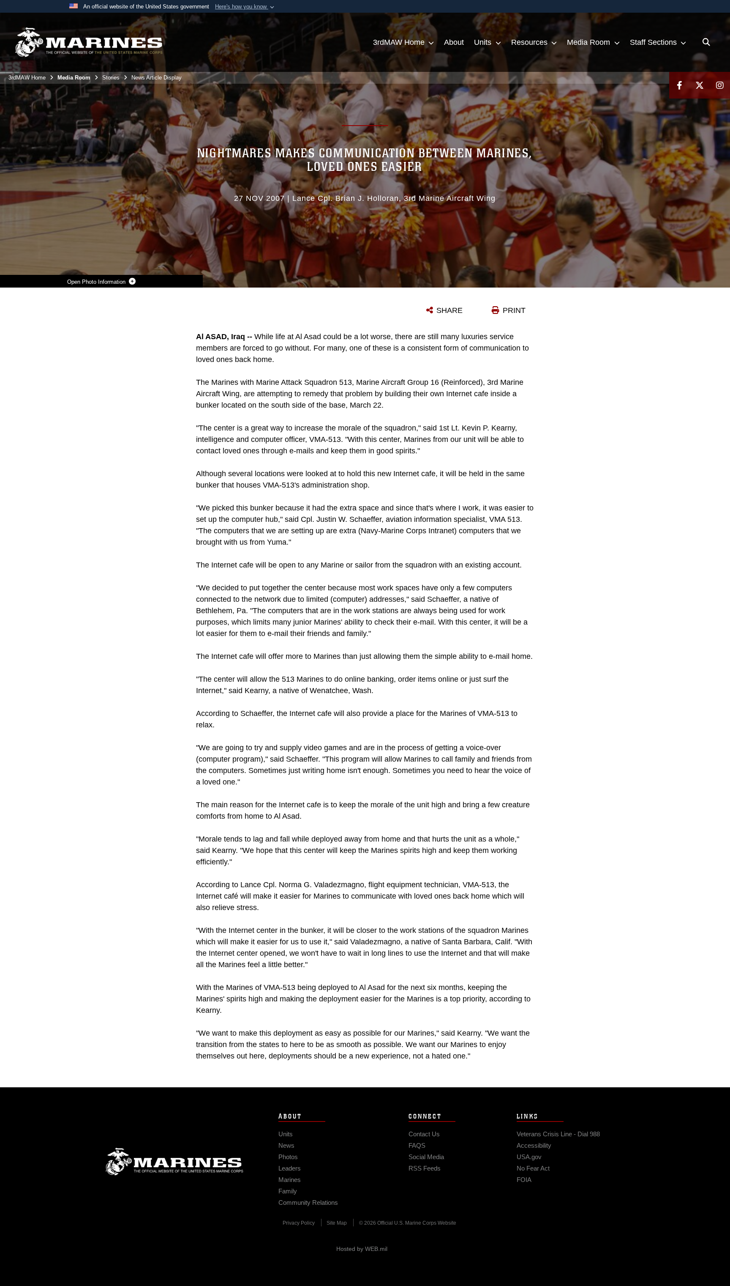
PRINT (514, 310)
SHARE (449, 310)
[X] (699, 85)
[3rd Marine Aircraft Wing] (89, 42)
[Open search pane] (706, 42)
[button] (245, 7)
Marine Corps (174, 1162)
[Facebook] (679, 85)
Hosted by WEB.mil (361, 1248)
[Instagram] (720, 85)
